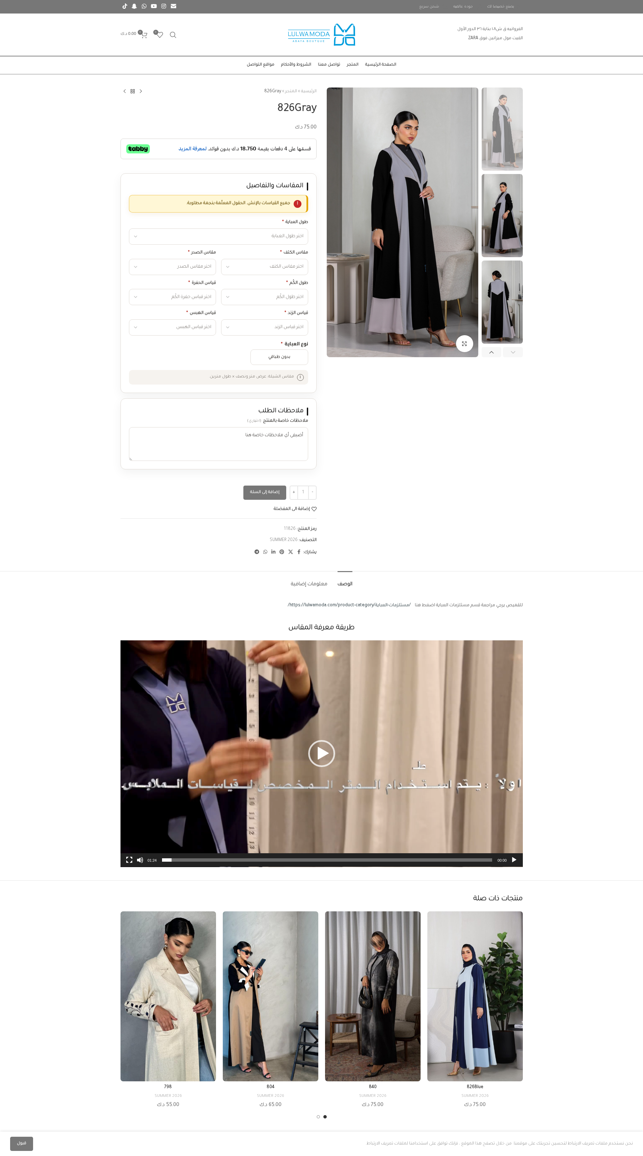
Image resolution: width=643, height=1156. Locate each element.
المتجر (291, 91)
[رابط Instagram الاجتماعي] (163, 7)
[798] (168, 996)
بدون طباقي (279, 357)
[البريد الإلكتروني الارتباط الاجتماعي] (173, 7)
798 (168, 1087)
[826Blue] (475, 996)
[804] (270, 996)
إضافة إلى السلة (264, 492)
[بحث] (173, 35)
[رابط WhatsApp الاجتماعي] (144, 7)
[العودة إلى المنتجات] (133, 92)
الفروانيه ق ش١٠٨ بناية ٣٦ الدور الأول (490, 29)
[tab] (345, 581)
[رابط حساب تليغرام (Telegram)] (256, 552)
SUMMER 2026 (284, 540)
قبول (21, 1143)
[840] (373, 996)
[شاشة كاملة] (129, 864)
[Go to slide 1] (325, 1116)
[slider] (327, 860)
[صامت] (140, 864)
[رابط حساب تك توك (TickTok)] (125, 7)
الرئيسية (309, 91)
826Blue (475, 1087)
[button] (513, 352)
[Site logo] (321, 35)
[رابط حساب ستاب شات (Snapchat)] (134, 7)
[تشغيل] (514, 864)
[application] (321, 753)
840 (373, 1087)
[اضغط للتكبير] (464, 343)
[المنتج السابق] (141, 92)
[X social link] (290, 552)
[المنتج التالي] (124, 92)
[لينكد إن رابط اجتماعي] (273, 552)
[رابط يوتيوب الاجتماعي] (154, 7)
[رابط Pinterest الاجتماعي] (281, 552)
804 (270, 1087)
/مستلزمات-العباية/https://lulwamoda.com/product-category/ (349, 605)
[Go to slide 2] (318, 1116)
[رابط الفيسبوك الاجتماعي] (299, 552)
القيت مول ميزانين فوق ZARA (495, 38)
